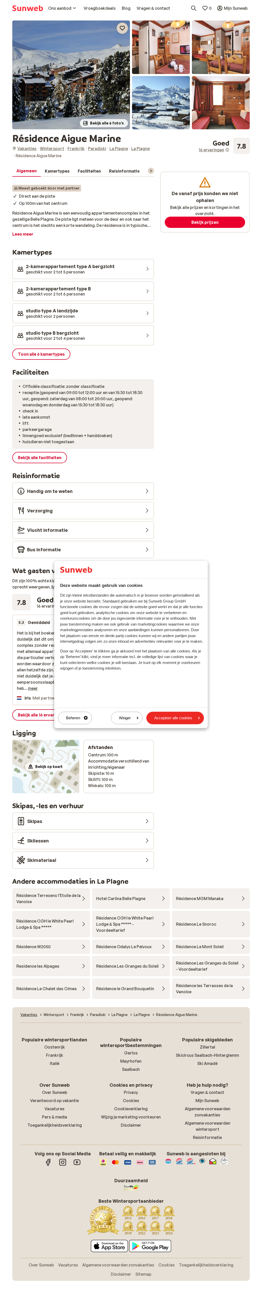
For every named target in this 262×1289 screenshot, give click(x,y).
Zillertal (207, 1047)
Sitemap (143, 1274)
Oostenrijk (54, 1047)
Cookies (131, 1100)
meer (33, 688)
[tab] (26, 171)
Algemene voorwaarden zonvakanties (118, 1264)
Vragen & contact (207, 1092)
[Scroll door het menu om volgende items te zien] (151, 171)
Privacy (131, 1092)
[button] (71, 74)
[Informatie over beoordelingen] (227, 150)
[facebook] (48, 1164)
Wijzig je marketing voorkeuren (131, 1116)
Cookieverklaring (131, 1108)
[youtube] (77, 1164)
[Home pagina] (27, 8)
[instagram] (63, 1164)
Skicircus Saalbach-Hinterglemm (207, 1055)
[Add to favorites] (122, 28)
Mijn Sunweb (207, 1100)
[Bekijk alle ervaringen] (224, 146)
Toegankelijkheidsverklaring (54, 1125)
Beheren (73, 718)
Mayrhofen (130, 1061)
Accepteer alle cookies (173, 718)
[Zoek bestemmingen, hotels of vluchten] (194, 8)
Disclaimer (131, 1125)
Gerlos (131, 1052)
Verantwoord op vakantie (54, 1100)
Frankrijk (54, 1055)
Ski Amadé (207, 1063)
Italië (54, 1063)
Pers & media (54, 1116)
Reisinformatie (207, 1137)
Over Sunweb (54, 1092)
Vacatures (54, 1108)
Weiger (125, 718)
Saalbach (131, 1069)
